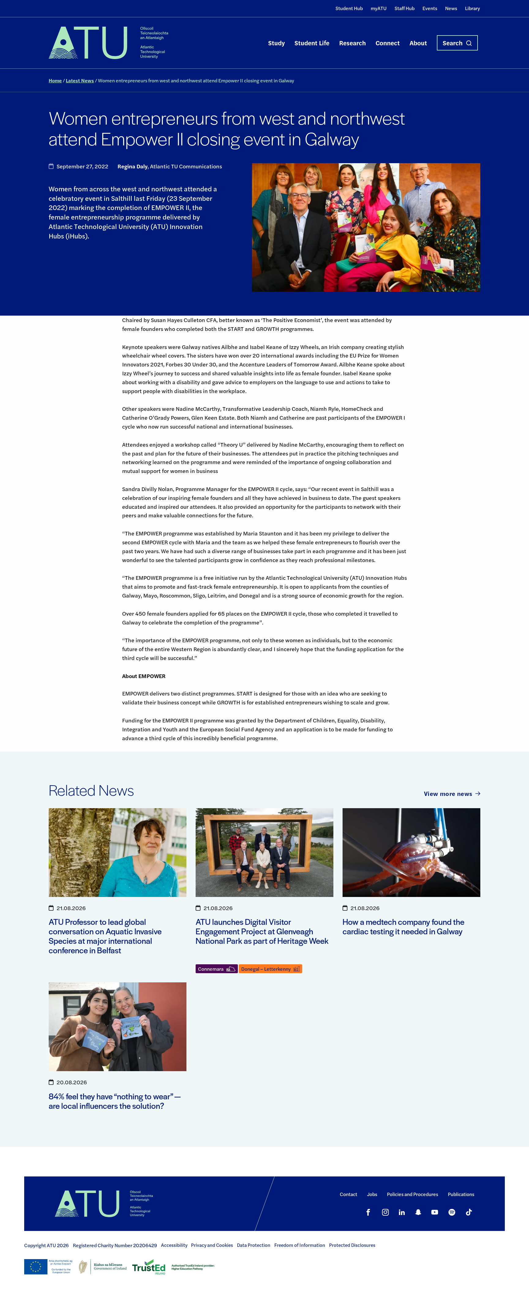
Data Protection (253, 1245)
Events (429, 8)
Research (352, 42)
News (451, 8)
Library (472, 8)
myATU (379, 8)
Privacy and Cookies (212, 1245)
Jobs (372, 1194)
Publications (461, 1194)
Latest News (80, 80)
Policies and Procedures (412, 1194)
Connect (388, 42)
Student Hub (349, 8)
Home (55, 80)
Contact (348, 1194)
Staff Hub (405, 8)
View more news (448, 793)
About (418, 42)
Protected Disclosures (352, 1245)
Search (453, 42)
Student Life (312, 42)
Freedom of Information (299, 1245)
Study (276, 42)
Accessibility (174, 1245)
